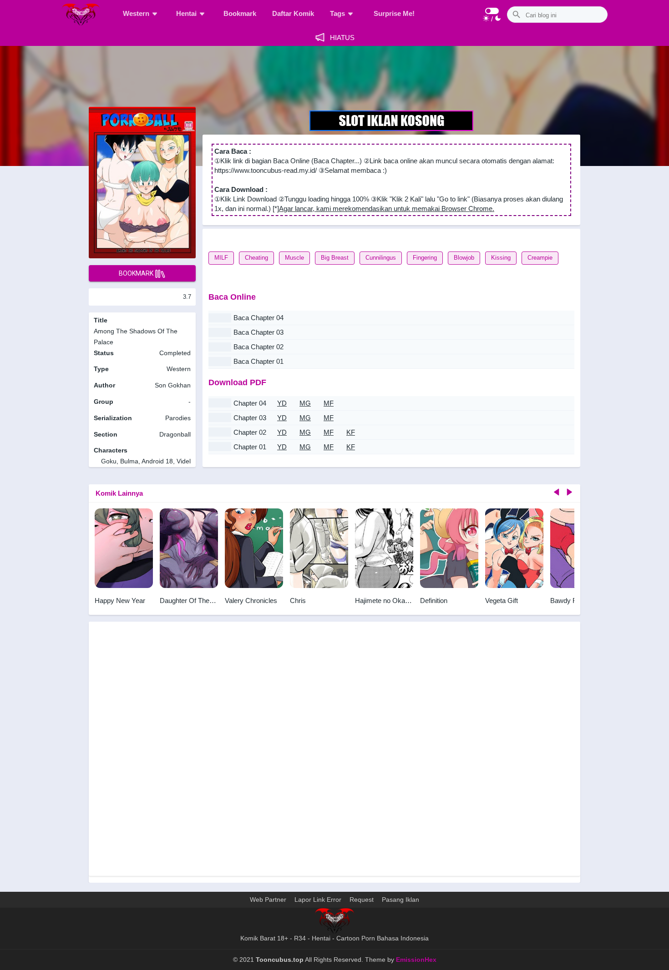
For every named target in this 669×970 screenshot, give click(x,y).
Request (362, 899)
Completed (175, 353)
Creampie (539, 257)
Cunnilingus (380, 257)
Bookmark (239, 13)
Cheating (256, 257)
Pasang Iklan (400, 899)
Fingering (425, 257)
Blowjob (464, 257)
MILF (221, 257)
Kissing (501, 257)
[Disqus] (334, 753)
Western (136, 13)
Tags (337, 13)
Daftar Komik (293, 13)
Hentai (186, 13)
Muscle (294, 257)
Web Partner (268, 899)
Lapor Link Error (317, 899)
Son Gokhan (173, 385)
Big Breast (335, 257)
